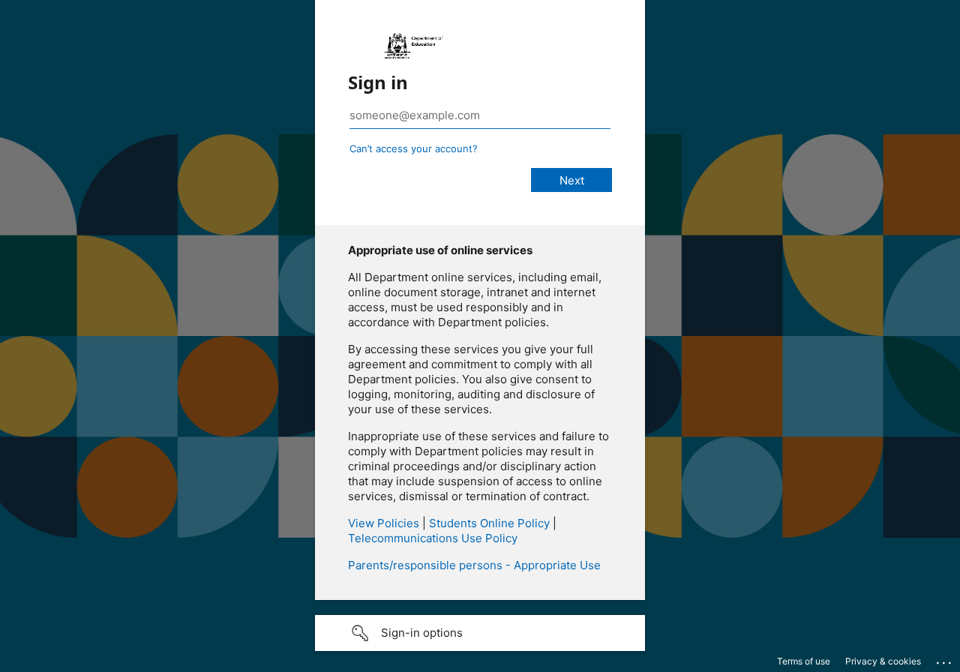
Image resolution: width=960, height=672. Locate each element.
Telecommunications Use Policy (433, 538)
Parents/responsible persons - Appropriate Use (474, 565)
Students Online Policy (489, 523)
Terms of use (803, 661)
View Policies (383, 523)
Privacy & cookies (883, 661)
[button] (480, 633)
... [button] (945, 659)
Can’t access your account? (414, 148)
